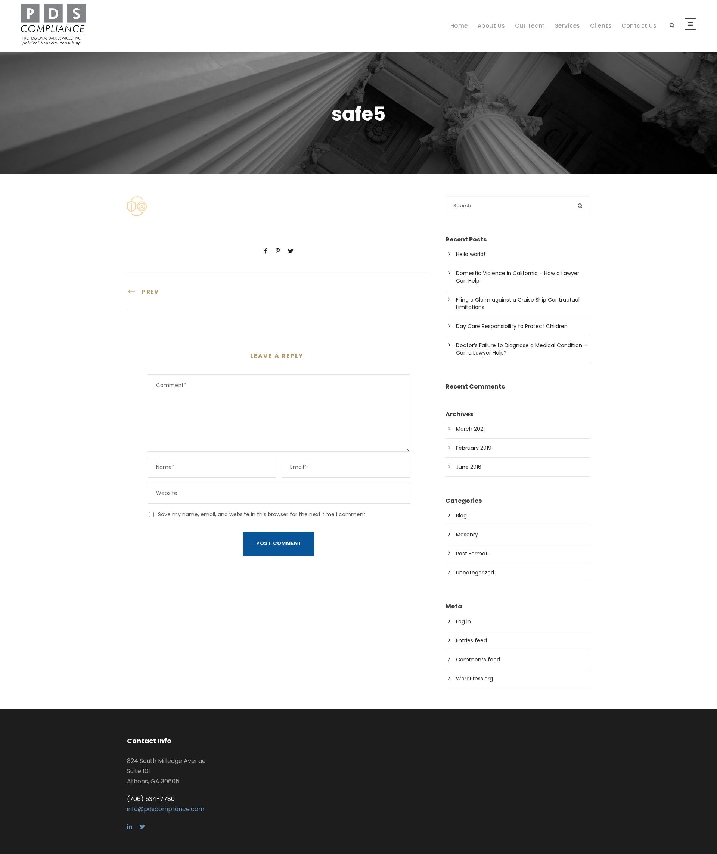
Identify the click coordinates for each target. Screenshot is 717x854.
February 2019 (473, 448)
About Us (491, 25)
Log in (463, 621)
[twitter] (142, 827)
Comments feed (478, 659)
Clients (601, 25)
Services (567, 25)
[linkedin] (129, 827)
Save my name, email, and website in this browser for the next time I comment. (262, 514)
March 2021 (470, 429)
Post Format (472, 553)
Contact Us (639, 25)
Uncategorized (475, 572)
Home (459, 25)
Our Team (530, 25)
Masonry (467, 534)
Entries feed (471, 640)
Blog (461, 515)
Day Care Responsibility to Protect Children (512, 326)
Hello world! (470, 254)
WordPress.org (474, 678)
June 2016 (468, 467)
